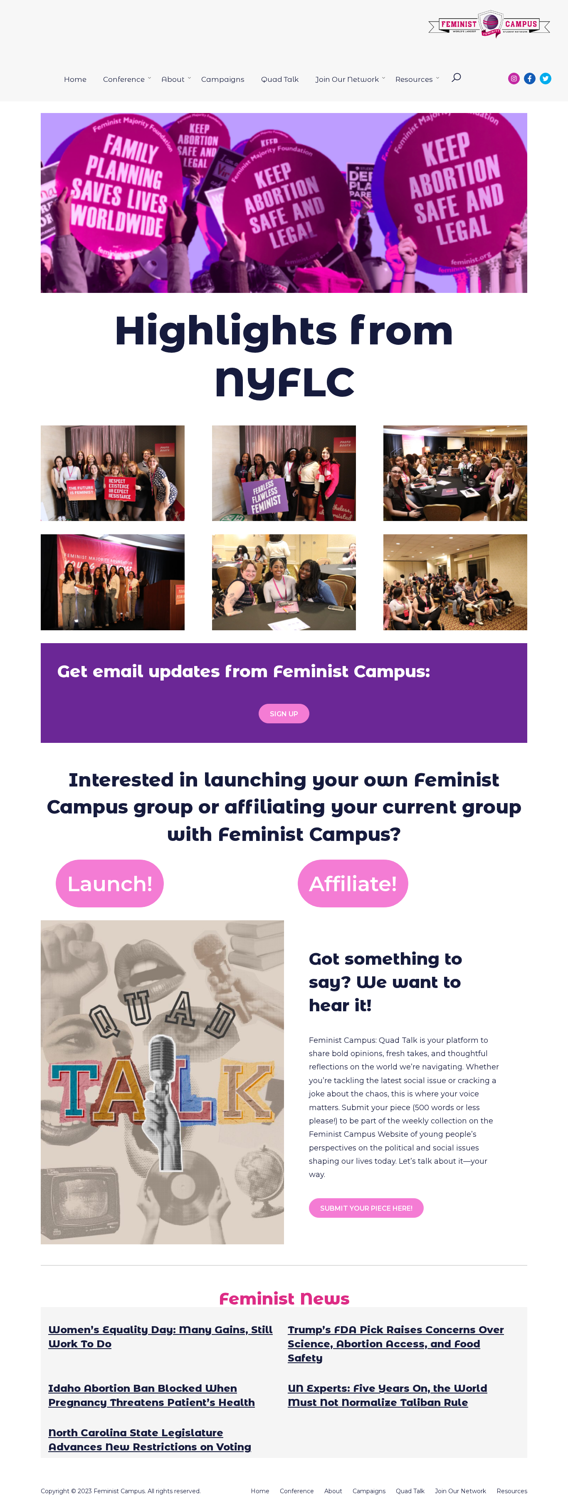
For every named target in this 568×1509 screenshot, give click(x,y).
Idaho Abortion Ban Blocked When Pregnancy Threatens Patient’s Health (151, 1395)
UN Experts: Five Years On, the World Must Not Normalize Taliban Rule (387, 1395)
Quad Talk (280, 79)
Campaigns (222, 79)
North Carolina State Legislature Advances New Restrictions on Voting (149, 1440)
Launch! (110, 884)
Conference (124, 79)
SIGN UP (284, 714)
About (173, 79)
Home (75, 79)
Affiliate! (353, 884)
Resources (414, 79)
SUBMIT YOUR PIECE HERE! (366, 1208)
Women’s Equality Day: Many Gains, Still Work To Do (160, 1337)
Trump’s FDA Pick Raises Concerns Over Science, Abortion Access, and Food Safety (396, 1344)
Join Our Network (347, 79)
